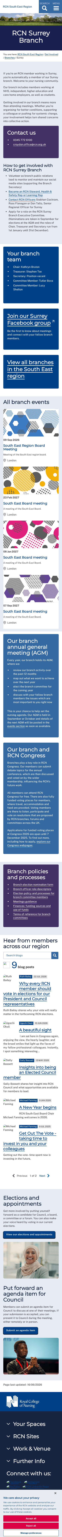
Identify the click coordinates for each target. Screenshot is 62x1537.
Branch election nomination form (33, 884)
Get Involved (51, 54)
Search (54, 955)
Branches (10, 57)
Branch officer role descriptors (32, 889)
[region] (31, 1513)
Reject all (31, 1526)
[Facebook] (15, 1481)
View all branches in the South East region (30, 369)
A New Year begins (37, 1107)
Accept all (31, 1518)
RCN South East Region (30, 54)
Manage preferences (31, 1533)
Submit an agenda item (20, 1330)
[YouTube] (15, 1486)
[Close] (55, 1493)
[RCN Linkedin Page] (37, 1486)
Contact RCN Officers (22, 199)
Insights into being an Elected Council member (29, 1072)
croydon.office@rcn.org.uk (29, 144)
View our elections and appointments (29, 1234)
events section (16, 726)
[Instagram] (33, 1481)
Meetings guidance (25, 901)
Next (42, 1175)
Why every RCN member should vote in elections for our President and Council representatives (27, 993)
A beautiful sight (35, 1030)
